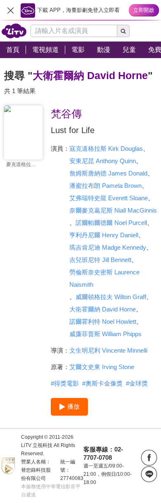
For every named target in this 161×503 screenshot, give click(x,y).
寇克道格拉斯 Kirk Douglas (106, 148)
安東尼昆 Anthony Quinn (102, 160)
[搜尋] (123, 31)
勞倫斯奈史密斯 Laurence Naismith (104, 278)
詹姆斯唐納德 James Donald (108, 173)
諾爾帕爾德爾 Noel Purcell (111, 222)
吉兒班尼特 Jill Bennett (100, 259)
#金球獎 (137, 383)
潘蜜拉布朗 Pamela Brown (105, 185)
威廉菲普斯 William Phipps (105, 333)
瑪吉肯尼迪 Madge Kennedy (107, 247)
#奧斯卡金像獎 (102, 383)
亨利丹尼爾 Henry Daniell (103, 235)
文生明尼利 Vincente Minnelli (108, 350)
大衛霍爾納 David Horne (102, 309)
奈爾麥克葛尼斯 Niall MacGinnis (113, 210)
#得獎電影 (65, 383)
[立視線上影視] (14, 30)
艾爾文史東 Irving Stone (101, 366)
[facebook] (149, 457)
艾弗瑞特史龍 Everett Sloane (108, 197)
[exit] (10, 10)
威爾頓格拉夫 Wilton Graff (111, 296)
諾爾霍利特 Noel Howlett (102, 321)
